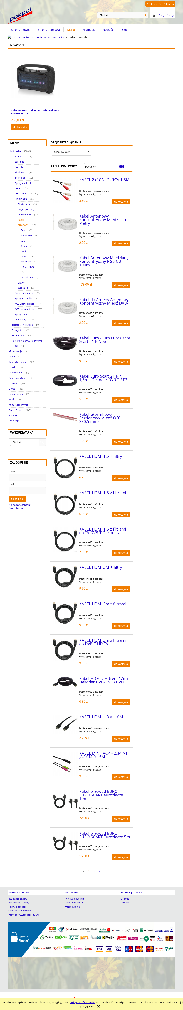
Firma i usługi (16, 394)
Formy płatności (17, 906)
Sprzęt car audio (23, 298)
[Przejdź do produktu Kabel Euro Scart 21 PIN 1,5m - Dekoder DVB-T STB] (65, 380)
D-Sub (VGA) (27, 267)
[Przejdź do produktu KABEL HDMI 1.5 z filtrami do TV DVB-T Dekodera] (65, 539)
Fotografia (17, 330)
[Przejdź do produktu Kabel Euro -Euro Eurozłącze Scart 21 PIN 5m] (65, 343)
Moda (12, 399)
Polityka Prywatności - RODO (23, 914)
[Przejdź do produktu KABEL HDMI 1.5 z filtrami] (65, 503)
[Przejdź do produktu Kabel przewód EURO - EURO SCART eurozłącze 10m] (65, 799)
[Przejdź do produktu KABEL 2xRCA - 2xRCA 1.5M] (65, 190)
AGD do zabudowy (24, 309)
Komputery (18, 335)
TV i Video (20, 177)
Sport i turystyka (17, 361)
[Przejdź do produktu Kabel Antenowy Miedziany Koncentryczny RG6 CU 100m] (65, 264)
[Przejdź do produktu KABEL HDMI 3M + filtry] (65, 577)
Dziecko (13, 367)
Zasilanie (19, 161)
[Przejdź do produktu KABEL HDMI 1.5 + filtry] (65, 467)
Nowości (13, 415)
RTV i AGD (17, 156)
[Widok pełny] (129, 166)
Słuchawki (20, 172)
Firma (12, 356)
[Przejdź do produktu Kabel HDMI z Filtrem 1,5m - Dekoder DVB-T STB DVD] (65, 682)
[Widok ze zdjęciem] (121, 166)
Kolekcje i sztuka (17, 378)
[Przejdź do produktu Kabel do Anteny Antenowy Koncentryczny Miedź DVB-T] (65, 306)
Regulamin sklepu (17, 898)
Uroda (12, 388)
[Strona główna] (20, 15)
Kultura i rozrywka (18, 404)
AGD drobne (21, 193)
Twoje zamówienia (74, 898)
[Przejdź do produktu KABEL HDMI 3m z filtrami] (65, 613)
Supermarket (16, 372)
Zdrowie (13, 383)
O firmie (124, 898)
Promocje (14, 420)
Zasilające (26, 261)
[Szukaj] (145, 15)
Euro (23, 230)
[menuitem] (21, 29)
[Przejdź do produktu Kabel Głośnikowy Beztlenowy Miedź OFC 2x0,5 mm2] (65, 417)
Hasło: (12, 484)
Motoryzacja (15, 351)
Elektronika (15, 151)
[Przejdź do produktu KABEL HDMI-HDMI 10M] (65, 724)
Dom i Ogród (15, 410)
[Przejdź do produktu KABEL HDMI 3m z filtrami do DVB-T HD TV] (65, 650)
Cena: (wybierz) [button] (62, 151)
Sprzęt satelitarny (24, 293)
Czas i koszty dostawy (19, 910)
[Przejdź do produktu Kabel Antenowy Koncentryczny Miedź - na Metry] (65, 222)
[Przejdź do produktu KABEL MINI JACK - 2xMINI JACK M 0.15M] (65, 764)
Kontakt (124, 902)
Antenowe (26, 235)
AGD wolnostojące (24, 303)
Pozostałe (20, 167)
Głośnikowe (27, 277)
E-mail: (13, 471)
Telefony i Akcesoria (22, 324)
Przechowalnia (72, 906)
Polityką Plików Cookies (82, 1002)
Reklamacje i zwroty (18, 902)
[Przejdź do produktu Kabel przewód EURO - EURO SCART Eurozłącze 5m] (65, 841)
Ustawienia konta (73, 902)
